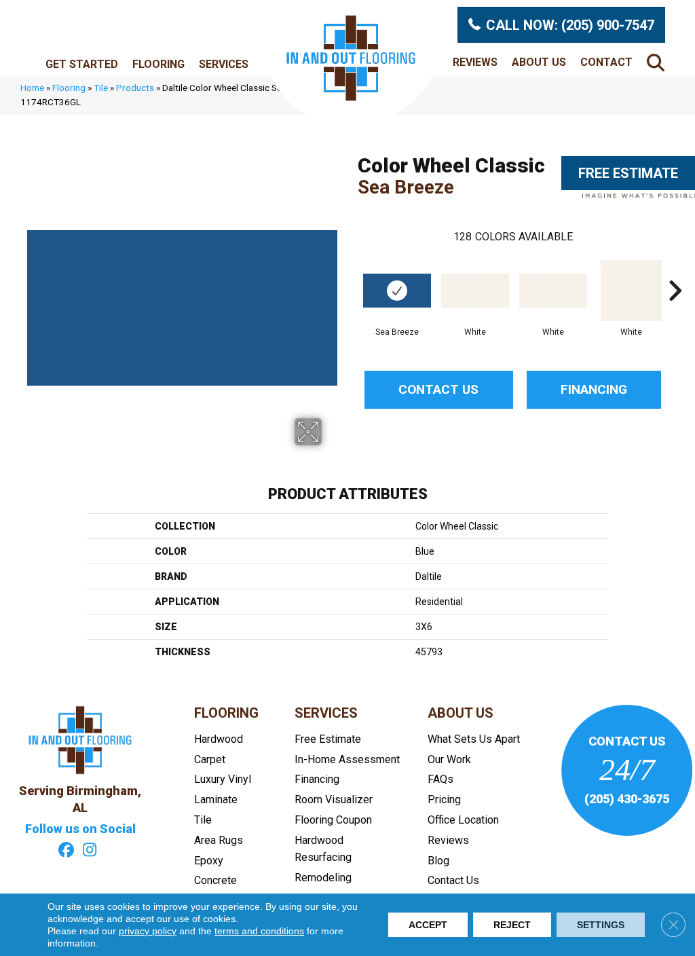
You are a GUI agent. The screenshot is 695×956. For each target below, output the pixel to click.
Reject (512, 924)
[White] (475, 290)
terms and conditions (259, 930)
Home (32, 87)
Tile (101, 87)
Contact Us (438, 389)
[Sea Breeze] (397, 290)
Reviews (475, 62)
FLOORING (226, 713)
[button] (658, 62)
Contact (606, 62)
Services (223, 64)
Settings (600, 924)
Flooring (158, 64)
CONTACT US (627, 741)
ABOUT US (460, 713)
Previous (351, 270)
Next (674, 270)
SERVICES (326, 713)
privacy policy (147, 930)
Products (135, 87)
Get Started (81, 64)
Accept (428, 924)
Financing (594, 389)
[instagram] (90, 851)
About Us (539, 62)
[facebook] (66, 851)
